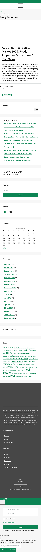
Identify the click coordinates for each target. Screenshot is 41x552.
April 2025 (7, 305)
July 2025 (7, 295)
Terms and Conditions (20, 484)
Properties (12, 367)
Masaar (33, 361)
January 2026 (9, 274)
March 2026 (8, 268)
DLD (28, 350)
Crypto (20, 350)
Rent (22, 373)
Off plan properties (25, 364)
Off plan (19, 364)
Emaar (31, 359)
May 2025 (7, 301)
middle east (9, 364)
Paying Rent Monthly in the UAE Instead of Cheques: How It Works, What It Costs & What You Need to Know (20, 143)
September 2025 (10, 288)
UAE (12, 375)
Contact (20, 486)
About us (7, 457)
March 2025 (8, 308)
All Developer (8, 442)
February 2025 (9, 311)
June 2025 (7, 298)
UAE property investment (22, 376)
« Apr (4, 248)
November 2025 (9, 281)
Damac (24, 350)
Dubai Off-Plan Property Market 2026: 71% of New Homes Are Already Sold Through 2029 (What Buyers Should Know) (20, 127)
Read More (7, 95)
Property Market (29, 367)
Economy (25, 358)
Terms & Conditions (10, 467)
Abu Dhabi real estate (20, 348)
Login (20, 527)
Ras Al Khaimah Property (18, 370)
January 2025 (9, 315)
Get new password (8, 550)
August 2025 (8, 291)
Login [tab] (5, 499)
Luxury (25, 361)
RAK (36, 367)
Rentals (25, 373)
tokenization (6, 376)
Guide (9, 361)
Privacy (6, 464)
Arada (10, 350)
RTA (30, 373)
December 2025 (9, 278)
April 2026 (7, 264)
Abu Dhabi (8, 347)
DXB (19, 359)
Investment (17, 361)
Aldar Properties (31, 348)
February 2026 (9, 271)
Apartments (6, 350)
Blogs (6, 212)
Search (5, 105)
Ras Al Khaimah (8, 370)
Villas (30, 376)
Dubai (9, 353)
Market (29, 361)
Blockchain (15, 350)
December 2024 (9, 318)
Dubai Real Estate (12, 359)
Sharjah (33, 373)
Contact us (7, 461)
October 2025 (9, 284)
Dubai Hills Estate (18, 353)
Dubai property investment (21, 356)
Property (21, 367)
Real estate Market (16, 373)
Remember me (10, 519)
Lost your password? (9, 522)
